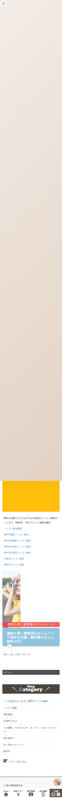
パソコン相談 (10, 707)
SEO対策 (8, 714)
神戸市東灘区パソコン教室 (17, 540)
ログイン (7, 672)
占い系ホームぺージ (13, 744)
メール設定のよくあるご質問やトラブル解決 (25, 701)
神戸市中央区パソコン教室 (17, 546)
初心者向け (9, 737)
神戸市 (6, 751)
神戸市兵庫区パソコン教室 (17, 552)
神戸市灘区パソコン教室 (16, 534)
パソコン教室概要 (13, 528)
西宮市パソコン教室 (14, 564)
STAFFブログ (10, 721)
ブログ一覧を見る (17, 761)
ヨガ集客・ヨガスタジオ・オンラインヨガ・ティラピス (30, 729)
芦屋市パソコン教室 (14, 558)
